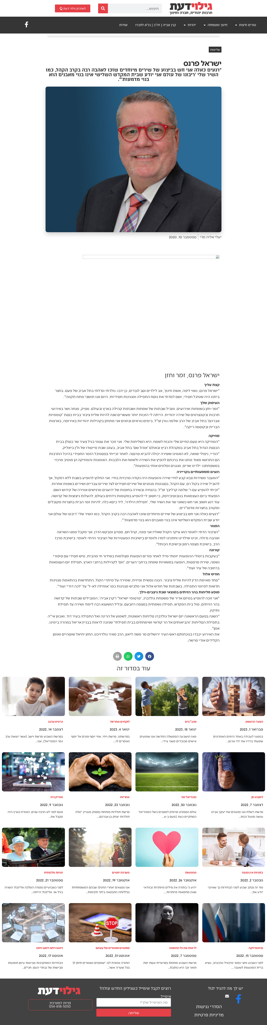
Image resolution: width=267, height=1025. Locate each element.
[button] (149, 656)
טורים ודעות (247, 25)
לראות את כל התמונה (182, 948)
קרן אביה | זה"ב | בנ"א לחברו (155, 25)
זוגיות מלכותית (53, 872)
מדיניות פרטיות (209, 1015)
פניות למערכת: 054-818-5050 (60, 1004)
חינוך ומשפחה (217, 25)
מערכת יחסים (121, 872)
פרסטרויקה (256, 948)
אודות (123, 25)
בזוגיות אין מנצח (252, 872)
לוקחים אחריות (120, 721)
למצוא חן (257, 797)
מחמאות (190, 872)
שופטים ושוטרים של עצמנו (113, 948)
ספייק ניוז (56, 797)
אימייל (166, 996)
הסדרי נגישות (209, 1006)
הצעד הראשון (254, 721)
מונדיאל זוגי (188, 797)
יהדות (192, 25)
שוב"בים (190, 721)
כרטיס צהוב (55, 721)
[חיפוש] (103, 8)
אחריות (125, 797)
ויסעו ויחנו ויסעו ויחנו (49, 948)
